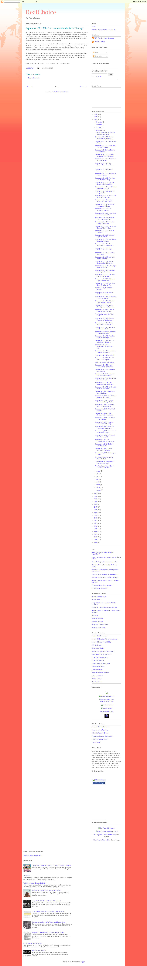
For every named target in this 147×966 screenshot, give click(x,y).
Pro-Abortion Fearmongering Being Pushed (104, 458)
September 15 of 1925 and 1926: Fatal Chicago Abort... (105, 332)
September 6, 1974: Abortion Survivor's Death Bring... (104, 423)
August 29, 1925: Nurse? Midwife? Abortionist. (46, 901)
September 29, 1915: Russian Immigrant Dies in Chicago (104, 155)
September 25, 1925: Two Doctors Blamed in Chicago (105, 240)
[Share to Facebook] (49, 68)
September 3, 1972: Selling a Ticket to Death (104, 445)
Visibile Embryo (97, 679)
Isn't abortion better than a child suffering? (105, 577)
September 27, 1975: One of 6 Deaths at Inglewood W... (104, 183)
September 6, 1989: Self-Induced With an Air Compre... (105, 431)
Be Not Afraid (96, 599)
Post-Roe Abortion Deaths (100, 739)
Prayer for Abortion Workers (100, 672)
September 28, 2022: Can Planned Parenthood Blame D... (104, 164)
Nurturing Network (97, 618)
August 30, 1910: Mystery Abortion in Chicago (46, 890)
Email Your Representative (100, 657)
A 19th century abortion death (32, 943)
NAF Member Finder (98, 666)
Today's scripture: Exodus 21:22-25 (34, 883)
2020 (95, 502)
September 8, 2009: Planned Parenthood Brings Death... (104, 401)
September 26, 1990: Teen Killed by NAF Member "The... (105, 214)
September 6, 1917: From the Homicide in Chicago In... (104, 427)
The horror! (26, 876)
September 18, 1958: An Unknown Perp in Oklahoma (105, 297)
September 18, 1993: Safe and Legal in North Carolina (104, 301)
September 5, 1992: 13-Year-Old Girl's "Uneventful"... (105, 436)
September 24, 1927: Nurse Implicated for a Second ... (104, 244)
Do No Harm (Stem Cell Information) (103, 651)
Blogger (82, 962)
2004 (95, 542)
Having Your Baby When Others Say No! (104, 607)
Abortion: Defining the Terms (101, 727)
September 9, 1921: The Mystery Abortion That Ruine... (105, 396)
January (98, 490)
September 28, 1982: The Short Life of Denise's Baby (105, 179)
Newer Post (30, 87)
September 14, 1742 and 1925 (104, 355)
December (99, 122)
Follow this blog (99, 783)
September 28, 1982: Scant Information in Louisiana (103, 170)
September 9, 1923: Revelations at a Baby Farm (105, 392)
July (97, 474)
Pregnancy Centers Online (100, 624)
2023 (95, 493)
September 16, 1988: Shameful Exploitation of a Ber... (105, 328)
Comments (98, 56)
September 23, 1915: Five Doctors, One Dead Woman (104, 249)
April (97, 482)
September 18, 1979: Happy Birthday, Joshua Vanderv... (104, 306)
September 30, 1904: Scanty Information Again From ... (104, 137)
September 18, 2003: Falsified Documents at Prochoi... (104, 310)
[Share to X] (47, 68)
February (99, 487)
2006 (95, 537)
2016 (95, 510)
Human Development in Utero (101, 663)
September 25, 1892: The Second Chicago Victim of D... (105, 227)
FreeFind (100, 76)
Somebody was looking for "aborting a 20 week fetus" (49, 922)
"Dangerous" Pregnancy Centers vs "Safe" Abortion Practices (51, 865)
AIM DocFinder (96, 645)
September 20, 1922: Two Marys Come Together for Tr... (105, 284)
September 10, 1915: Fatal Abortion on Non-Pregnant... (104, 383)
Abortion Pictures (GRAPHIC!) (101, 642)
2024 (95, 119)
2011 (95, 523)
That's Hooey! (96, 742)
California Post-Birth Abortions (104, 362)
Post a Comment (33, 78)
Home (57, 87)
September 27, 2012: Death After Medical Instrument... (105, 196)
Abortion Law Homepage (99, 636)
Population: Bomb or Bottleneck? (102, 736)
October (98, 127)
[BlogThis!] (45, 68)
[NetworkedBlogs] (99, 780)
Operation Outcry (97, 669)
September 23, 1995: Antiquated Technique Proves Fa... (105, 271)
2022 (95, 496)
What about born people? (99, 588)
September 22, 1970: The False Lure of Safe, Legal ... (105, 275)
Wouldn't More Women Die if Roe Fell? (104, 30)
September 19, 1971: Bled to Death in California (104, 293)
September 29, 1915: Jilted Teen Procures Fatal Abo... (105, 146)
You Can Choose (97, 682)
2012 (95, 520)
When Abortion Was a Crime (102, 840)
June (97, 476)
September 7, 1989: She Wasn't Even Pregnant (105, 418)
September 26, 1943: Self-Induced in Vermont (103, 209)
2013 (95, 518)
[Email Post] (37, 68)
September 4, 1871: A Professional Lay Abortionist (104, 440)
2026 (95, 114)
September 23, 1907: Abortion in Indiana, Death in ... (105, 258)
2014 (95, 515)
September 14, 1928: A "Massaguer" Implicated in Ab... (104, 346)
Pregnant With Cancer (98, 627)
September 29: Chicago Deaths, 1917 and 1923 (105, 151)
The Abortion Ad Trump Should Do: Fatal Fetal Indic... (104, 467)
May (97, 479)
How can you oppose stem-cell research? (105, 574)
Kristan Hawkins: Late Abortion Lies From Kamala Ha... (104, 218)
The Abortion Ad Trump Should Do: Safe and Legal (104, 462)
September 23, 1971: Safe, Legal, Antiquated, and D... (105, 266)
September (99, 130)
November (99, 125)
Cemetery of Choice (98, 648)
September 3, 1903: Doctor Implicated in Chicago (103, 449)
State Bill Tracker (97, 676)
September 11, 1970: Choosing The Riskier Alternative (104, 374)
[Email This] (43, 68)
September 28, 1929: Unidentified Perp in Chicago (105, 174)
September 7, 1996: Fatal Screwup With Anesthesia (104, 414)
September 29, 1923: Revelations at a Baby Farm (105, 159)
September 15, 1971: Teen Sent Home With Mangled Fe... (105, 337)
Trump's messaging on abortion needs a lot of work (105, 133)
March (98, 484)
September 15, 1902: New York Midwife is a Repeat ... (105, 341)
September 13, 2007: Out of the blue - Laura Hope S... (105, 358)
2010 (95, 526)
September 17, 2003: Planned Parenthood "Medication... (104, 319)
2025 (95, 117)
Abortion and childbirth (39, 950)
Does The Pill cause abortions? (101, 654)
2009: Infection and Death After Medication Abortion (48, 911)
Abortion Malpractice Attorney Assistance (105, 639)
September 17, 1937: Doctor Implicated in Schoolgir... (104, 323)
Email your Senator (98, 660)
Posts (96, 52)
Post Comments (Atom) (61, 92)
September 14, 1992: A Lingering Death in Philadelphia (105, 351)
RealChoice (41, 12)
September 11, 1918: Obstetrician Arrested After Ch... (105, 379)
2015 (95, 512)
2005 (95, 540)
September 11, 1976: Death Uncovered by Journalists (104, 366)
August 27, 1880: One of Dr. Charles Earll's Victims (48, 932)
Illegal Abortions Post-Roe (100, 730)
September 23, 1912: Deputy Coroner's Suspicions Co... (104, 262)
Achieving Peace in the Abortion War (104, 835)
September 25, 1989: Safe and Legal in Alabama (104, 236)
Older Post (83, 87)
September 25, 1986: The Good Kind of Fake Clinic (105, 222)
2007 (95, 534)
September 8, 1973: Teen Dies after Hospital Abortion (104, 405)
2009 (95, 529)
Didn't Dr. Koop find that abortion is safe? (104, 562)
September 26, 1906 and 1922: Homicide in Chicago (104, 205)
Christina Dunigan (99, 41)
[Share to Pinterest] (51, 68)
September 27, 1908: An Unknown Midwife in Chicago (105, 187)
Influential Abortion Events (100, 733)
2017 (95, 507)
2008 (95, 531)
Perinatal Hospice (97, 621)
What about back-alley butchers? (102, 585)
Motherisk (95, 615)
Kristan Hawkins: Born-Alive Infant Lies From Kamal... (104, 200)
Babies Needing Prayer (99, 596)
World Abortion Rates (106, 711)
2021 (95, 499)
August (98, 471)
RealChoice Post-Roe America (32, 855)
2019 (95, 504)
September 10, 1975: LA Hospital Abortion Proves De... (105, 388)
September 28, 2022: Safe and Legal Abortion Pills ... (104, 279)
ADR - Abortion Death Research (104, 38)
